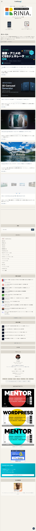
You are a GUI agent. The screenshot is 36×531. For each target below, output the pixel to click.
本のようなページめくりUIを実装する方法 (12, 301)
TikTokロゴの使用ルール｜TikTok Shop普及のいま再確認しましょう (17, 287)
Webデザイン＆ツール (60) (7, 252)
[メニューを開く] (2, 1)
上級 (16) (3, 246)
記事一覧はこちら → (18, 343)
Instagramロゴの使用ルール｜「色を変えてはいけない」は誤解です (17, 298)
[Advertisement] (18, 215)
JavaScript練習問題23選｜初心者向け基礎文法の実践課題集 (15, 291)
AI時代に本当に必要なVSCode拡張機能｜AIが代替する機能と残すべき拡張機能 (19, 304)
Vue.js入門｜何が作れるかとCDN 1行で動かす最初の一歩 (15, 335)
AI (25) (3, 262)
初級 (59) (3, 241)
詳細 (28, 381)
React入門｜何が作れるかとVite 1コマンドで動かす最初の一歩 (16, 332)
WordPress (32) (5, 250)
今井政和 (18, 361)
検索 (32, 229)
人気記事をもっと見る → (18, 317)
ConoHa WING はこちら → (18, 475)
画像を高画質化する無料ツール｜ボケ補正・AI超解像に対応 (15, 338)
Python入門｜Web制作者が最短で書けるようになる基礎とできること (17, 325)
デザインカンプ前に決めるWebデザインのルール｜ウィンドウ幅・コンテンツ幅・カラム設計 (19, 312)
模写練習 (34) (4, 248)
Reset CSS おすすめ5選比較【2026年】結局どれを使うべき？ (16, 308)
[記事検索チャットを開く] (34, 528)
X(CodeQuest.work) (13, 381)
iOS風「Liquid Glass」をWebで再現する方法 (13, 294)
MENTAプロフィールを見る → (18, 446)
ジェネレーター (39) (5, 254)
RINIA (20, 381)
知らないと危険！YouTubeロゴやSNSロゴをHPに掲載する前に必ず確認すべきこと (19, 280)
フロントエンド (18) (5, 258)
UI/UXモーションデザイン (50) (7, 256)
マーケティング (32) (5, 266)
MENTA (24, 381)
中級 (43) (3, 244)
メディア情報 (4, 270)
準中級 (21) (4, 242)
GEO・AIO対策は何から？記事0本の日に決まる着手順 (14, 329)
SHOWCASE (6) (6, 238)
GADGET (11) (4, 268)
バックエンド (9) (5, 260)
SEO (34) (3, 264)
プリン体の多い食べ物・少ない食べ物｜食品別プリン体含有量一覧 (16, 284)
